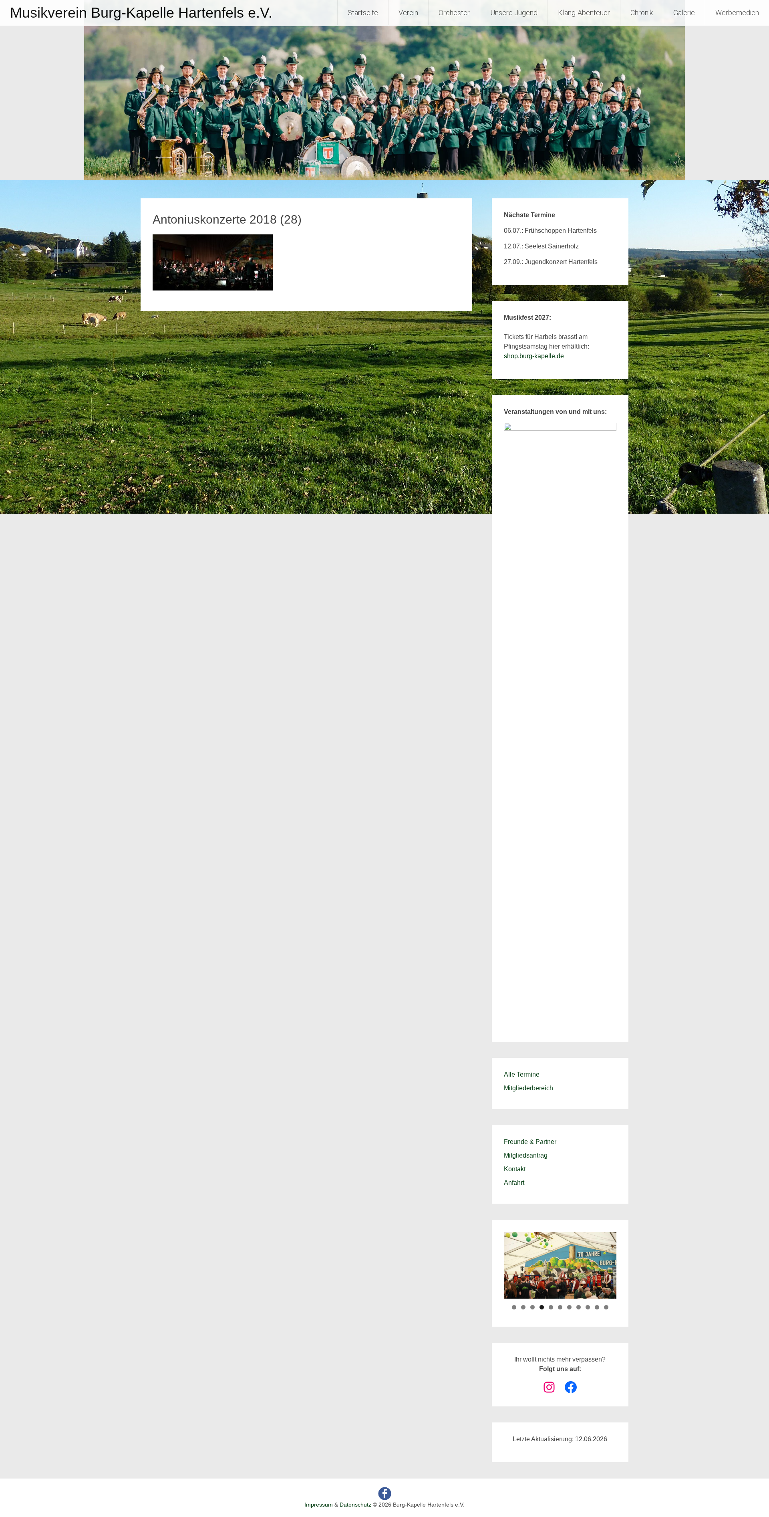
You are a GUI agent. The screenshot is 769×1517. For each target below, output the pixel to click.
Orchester (454, 12)
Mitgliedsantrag (526, 1155)
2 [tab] (523, 1307)
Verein (408, 12)
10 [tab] (597, 1307)
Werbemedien (737, 12)
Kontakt (514, 1169)
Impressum (318, 1504)
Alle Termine (522, 1074)
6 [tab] (560, 1307)
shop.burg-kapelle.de (534, 356)
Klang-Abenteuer (584, 12)
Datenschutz (355, 1504)
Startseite (363, 12)
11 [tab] (606, 1307)
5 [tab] (551, 1307)
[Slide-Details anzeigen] (560, 723)
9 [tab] (588, 1307)
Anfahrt (514, 1182)
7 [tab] (569, 1307)
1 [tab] (514, 1307)
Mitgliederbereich (528, 1088)
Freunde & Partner (530, 1141)
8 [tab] (578, 1307)
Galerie (684, 12)
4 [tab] (542, 1307)
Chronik (641, 12)
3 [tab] (532, 1307)
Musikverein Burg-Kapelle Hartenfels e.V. (141, 12)
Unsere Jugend (513, 12)
